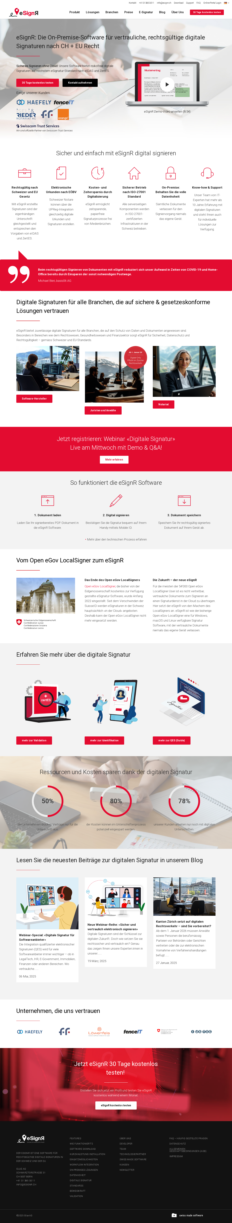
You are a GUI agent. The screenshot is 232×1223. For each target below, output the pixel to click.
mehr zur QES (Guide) (171, 740)
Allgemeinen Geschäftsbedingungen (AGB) (187, 1150)
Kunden (124, 1165)
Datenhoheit (78, 1175)
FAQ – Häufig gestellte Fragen (188, 1138)
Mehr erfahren (114, 459)
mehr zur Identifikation (104, 740)
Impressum (176, 1156)
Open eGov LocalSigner (100, 586)
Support (190, 3)
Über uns (125, 1138)
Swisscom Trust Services (59, 130)
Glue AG (21, 1169)
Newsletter (127, 1170)
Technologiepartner (133, 1154)
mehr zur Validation (34, 740)
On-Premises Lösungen (84, 1170)
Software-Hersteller (34, 398)
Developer (126, 1144)
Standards (76, 1186)
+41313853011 (146, 3)
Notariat (163, 404)
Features (75, 1138)
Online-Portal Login (212, 3)
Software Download (83, 1149)
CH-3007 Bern (24, 1176)
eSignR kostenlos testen (116, 1105)
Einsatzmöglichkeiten (84, 1159)
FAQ (198, 3)
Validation (76, 1196)
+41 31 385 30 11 (25, 1180)
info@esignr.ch (164, 3)
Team (123, 1149)
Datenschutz (177, 1144)
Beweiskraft (78, 1191)
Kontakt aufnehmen (80, 82)
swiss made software (133, 1159)
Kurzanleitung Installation (87, 1154)
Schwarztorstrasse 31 (30, 1172)
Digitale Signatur (81, 1180)
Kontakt (132, 3)
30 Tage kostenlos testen (207, 12)
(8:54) (167, 111)
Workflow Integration (84, 1165)
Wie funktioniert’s (81, 1144)
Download (178, 3)
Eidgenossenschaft (98, 591)
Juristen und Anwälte (103, 410)
